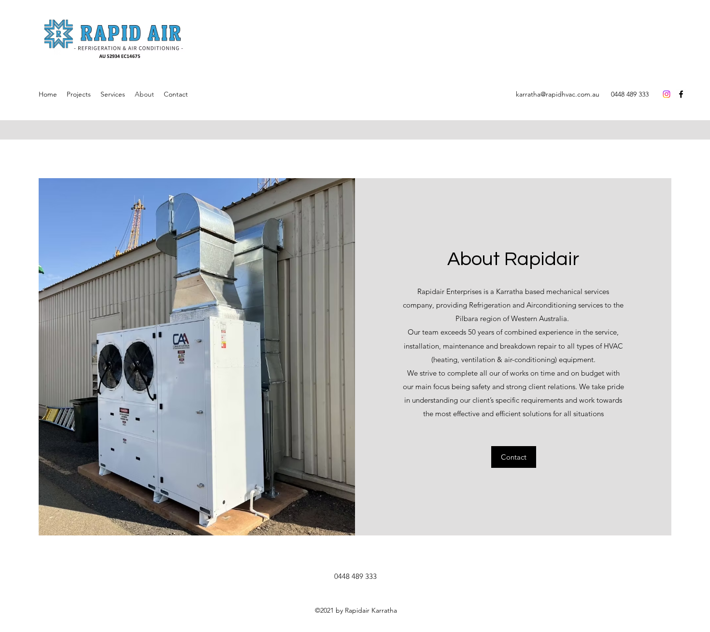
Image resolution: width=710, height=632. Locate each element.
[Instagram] (666, 94)
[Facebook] (681, 94)
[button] (513, 457)
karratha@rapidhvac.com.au (557, 94)
